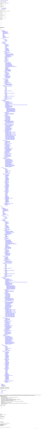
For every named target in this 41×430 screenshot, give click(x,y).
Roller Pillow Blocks (7, 107)
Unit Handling (6, 226)
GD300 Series (6, 361)
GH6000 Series (7, 199)
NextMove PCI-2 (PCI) (7, 254)
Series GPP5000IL (7, 178)
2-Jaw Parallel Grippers (6, 174)
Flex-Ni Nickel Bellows (7, 328)
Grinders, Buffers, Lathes (6, 57)
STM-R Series (6, 80)
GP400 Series (6, 354)
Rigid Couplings (5, 331)
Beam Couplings (5, 140)
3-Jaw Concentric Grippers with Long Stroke (8, 203)
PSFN (6, 269)
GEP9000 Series (7, 356)
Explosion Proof (7, 223)
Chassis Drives (6, 72)
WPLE (6, 93)
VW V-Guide (6, 114)
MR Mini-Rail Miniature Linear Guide (9, 298)
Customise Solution (3, 208)
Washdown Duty (7, 45)
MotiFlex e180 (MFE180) (8, 248)
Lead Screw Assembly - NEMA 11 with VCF (10, 314)
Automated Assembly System (6, 33)
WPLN (6, 95)
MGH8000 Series (7, 198)
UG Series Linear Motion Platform (8, 125)
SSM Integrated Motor (6, 258)
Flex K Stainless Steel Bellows (8, 327)
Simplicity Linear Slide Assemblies (8, 305)
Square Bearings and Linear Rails (8, 284)
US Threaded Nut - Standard (8, 133)
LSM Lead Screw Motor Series (8, 306)
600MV (5, 219)
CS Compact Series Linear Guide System (9, 124)
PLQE (6, 87)
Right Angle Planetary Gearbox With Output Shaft (9, 270)
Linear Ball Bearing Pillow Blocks (8, 106)
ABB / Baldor (4, 43)
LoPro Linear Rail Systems (8, 163)
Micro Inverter (6, 68)
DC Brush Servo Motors (7, 55)
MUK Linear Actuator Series (8, 129)
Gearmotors (5, 237)
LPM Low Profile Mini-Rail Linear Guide (9, 121)
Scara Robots (5, 168)
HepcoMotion (4, 335)
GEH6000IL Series (7, 201)
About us (4, 30)
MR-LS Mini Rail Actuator (8, 130)
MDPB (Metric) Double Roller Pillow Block (11, 287)
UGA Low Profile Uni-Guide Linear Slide (9, 299)
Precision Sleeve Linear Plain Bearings (9, 280)
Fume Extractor (5, 218)
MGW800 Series (7, 187)
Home (2, 207)
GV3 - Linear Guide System (8, 159)
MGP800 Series (7, 353)
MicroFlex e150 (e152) (7, 69)
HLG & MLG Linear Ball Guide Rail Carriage (10, 165)
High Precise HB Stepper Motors (8, 262)
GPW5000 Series (7, 367)
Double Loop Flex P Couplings (8, 143)
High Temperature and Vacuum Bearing (9, 161)
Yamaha (3, 345)
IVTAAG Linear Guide (7, 119)
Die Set (3, 34)
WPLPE (6, 272)
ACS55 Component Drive (8, 62)
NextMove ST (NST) (7, 255)
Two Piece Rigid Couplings (8, 332)
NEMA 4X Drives (7, 73)
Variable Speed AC (7, 50)
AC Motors (5, 221)
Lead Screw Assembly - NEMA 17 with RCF (10, 316)
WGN (6, 98)
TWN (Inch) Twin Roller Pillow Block (11, 110)
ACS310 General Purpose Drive (8, 64)
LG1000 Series (6, 192)
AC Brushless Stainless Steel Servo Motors (9, 232)
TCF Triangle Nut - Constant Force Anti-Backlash (10, 309)
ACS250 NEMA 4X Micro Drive (8, 241)
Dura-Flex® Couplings (7, 145)
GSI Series (6, 195)
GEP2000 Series (7, 180)
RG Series (6, 193)
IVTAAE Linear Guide (7, 295)
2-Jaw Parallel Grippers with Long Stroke (8, 375)
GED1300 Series (7, 363)
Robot (2, 167)
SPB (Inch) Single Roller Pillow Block (11, 108)
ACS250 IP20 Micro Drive (8, 63)
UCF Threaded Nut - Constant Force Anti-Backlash (10, 134)
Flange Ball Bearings (7, 105)
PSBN (6, 266)
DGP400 (6, 382)
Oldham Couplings (7, 147)
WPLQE (6, 94)
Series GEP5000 (7, 357)
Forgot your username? (4, 8)
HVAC (6, 47)
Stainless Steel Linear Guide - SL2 (8, 160)
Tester (3, 212)
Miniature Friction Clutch (6, 151)
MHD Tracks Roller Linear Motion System (9, 342)
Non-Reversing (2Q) (7, 251)
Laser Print (5, 39)
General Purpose (7, 44)
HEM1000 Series (7, 374)
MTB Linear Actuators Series (8, 303)
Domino (3, 38)
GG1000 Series (7, 365)
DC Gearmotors (7, 61)
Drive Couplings (5, 320)
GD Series (6, 183)
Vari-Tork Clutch (7, 152)
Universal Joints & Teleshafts (7, 155)
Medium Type (6, 171)
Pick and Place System (5, 32)
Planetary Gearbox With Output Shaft (8, 263)
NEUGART (4, 85)
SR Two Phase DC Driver (8, 82)
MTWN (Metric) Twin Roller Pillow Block (11, 288)
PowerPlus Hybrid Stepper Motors (8, 84)
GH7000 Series (7, 200)
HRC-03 (6, 181)
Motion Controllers (6, 252)
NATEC (4, 78)
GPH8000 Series (7, 378)
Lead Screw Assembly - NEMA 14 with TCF (10, 138)
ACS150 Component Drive (8, 240)
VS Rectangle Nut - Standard (8, 312)
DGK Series (6, 190)
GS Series (6, 372)
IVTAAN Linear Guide (7, 116)
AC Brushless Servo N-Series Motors (9, 53)
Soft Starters (6, 67)
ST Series (6, 371)
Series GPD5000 (7, 182)
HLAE (6, 99)
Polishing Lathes (7, 236)
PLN (5, 90)
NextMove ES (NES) (7, 77)
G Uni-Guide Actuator (7, 127)
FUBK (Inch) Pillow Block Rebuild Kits (11, 111)
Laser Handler (4, 36)
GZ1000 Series (6, 364)
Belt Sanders (6, 59)
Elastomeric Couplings (6, 144)
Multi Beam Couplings (7, 141)
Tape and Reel (4, 214)
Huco (3, 317)
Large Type (6, 349)
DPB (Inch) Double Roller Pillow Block (11, 109)
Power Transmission (4, 277)
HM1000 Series (7, 196)
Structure (4, 211)
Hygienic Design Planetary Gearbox (7, 276)
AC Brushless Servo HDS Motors (8, 233)
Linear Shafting (7, 281)
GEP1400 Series (7, 179)
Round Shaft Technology (6, 101)
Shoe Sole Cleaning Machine (6, 37)
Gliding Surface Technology (7, 120)
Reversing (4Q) (7, 74)
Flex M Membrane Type (7, 150)
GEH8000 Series (7, 379)
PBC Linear (4, 100)
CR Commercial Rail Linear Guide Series (9, 113)
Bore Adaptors (6, 157)
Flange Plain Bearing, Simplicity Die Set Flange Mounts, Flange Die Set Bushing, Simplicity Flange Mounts (16, 104)
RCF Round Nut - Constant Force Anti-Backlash (10, 310)
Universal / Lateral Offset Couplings (9, 148)
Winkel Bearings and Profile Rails (8, 162)
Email (2, 391)
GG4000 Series (7, 189)
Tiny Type (6, 169)
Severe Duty (6, 222)
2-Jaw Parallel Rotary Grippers (7, 204)
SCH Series (6, 194)
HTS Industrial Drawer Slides (8, 164)
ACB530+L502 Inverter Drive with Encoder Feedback (11, 66)
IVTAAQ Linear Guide (7, 118)
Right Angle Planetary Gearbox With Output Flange (9, 273)
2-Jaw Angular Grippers (6, 186)
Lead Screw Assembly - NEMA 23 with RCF (10, 139)
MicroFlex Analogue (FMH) (8, 70)
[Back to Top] (0, 428)
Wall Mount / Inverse (7, 172)
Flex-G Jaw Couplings (7, 321)
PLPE (6, 265)
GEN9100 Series (7, 197)
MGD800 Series (7, 360)
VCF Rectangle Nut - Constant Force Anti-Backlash (10, 135)
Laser (2, 215)
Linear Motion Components (7, 158)
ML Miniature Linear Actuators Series (9, 302)
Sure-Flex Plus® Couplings (8, 323)
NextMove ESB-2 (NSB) (8, 76)
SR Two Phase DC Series (6, 259)
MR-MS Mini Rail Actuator (8, 128)
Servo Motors (5, 230)
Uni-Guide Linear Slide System (8, 122)
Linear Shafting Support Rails (8, 103)
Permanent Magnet (7, 52)
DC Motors (5, 51)
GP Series (6, 176)
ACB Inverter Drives (7, 244)
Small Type (6, 170)
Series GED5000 (7, 185)
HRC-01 (6, 202)
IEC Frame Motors (7, 49)
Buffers (6, 58)
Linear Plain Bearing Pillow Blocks (9, 283)
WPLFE (6, 96)
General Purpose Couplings (7, 324)
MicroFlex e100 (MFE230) (8, 247)
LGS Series (6, 191)
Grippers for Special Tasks (6, 368)
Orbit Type (6, 346)
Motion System (3, 42)
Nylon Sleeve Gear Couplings (8, 153)
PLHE (6, 88)
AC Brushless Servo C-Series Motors (9, 54)
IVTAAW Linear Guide (7, 294)
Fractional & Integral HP (7, 229)
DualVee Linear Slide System (8, 339)
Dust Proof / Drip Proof (7, 350)
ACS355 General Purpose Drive (8, 65)
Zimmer (3, 173)
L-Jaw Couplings (7, 146)
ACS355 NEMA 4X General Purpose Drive (9, 243)
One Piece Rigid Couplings (8, 154)
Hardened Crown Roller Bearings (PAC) (9, 291)
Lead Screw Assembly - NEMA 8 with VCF (9, 136)
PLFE (6, 91)
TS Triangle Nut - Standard (8, 131)
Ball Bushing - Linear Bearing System (9, 343)
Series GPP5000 (7, 175)
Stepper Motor (5, 83)
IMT (3, 41)
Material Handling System (5, 31)
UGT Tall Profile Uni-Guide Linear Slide (9, 123)
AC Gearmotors (7, 60)
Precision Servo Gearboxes (8, 56)
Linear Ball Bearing (7, 102)
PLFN (6, 92)
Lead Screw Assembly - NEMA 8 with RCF (9, 313)
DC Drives (5, 71)
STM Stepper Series (6, 79)
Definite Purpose (7, 48)
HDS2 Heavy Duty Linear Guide (8, 338)
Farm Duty (6, 225)
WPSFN (6, 97)
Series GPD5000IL (7, 184)
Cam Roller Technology (6, 112)
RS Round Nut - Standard (8, 132)
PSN (5, 89)
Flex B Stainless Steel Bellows (8, 149)
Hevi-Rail (6, 292)
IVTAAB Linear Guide (7, 117)
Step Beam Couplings (7, 142)
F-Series (6, 40)
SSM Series (6, 81)
